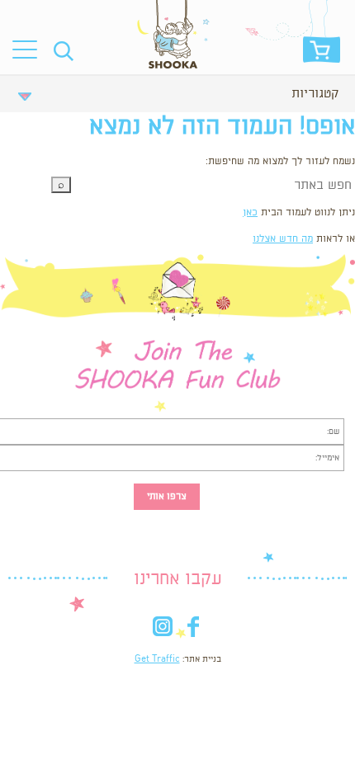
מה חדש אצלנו (283, 239)
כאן (250, 212)
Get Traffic (157, 659)
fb (192, 630)
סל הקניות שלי (321, 54)
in (162, 630)
